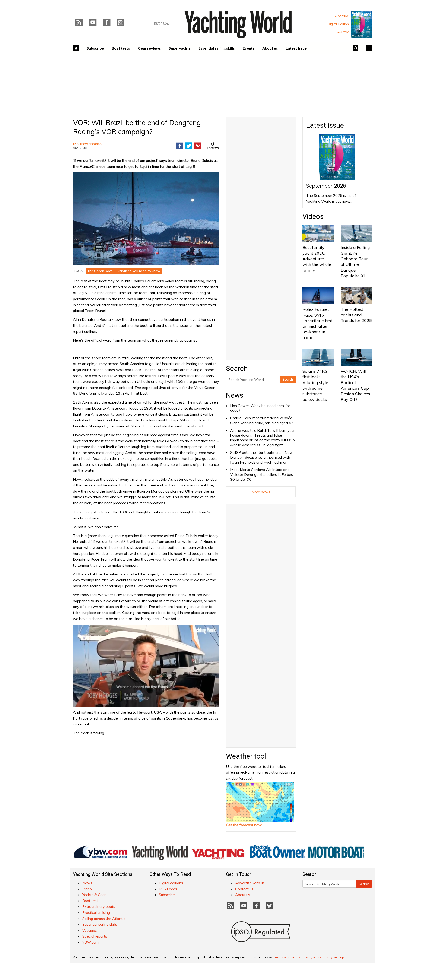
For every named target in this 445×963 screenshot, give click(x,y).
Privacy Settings (333, 957)
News (234, 395)
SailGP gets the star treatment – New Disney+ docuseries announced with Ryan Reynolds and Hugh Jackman (261, 457)
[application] (146, 666)
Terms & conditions (288, 957)
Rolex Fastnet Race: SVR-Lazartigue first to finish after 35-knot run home (317, 323)
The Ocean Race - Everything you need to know (123, 271)
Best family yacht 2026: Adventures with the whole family (316, 259)
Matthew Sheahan (87, 143)
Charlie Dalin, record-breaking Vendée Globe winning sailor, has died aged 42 (261, 420)
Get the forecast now (244, 825)
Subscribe (341, 16)
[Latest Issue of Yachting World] (361, 24)
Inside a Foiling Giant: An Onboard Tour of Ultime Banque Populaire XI (355, 261)
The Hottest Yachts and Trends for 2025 (356, 315)
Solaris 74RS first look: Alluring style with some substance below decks (315, 385)
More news (260, 491)
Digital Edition (338, 24)
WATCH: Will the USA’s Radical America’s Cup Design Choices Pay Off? (355, 385)
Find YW (342, 32)
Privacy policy (312, 957)
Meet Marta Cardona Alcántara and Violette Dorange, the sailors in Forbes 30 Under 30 (261, 474)
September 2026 (326, 185)
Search (287, 379)
